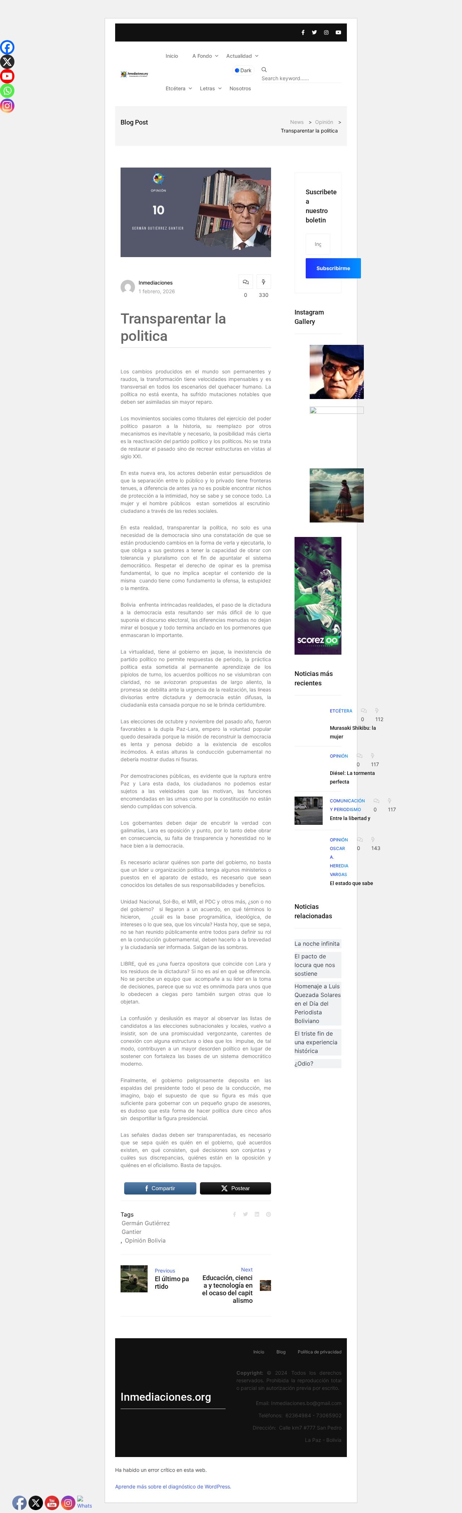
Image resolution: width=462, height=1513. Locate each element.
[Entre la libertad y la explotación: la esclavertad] (309, 811)
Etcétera (176, 88)
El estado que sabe (351, 883)
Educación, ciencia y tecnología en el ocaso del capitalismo (227, 1289)
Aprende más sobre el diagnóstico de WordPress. (173, 1486)
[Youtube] (7, 76)
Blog (281, 1351)
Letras (207, 88)
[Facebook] (7, 47)
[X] (7, 62)
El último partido (172, 1282)
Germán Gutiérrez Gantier (146, 1227)
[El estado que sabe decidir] (309, 849)
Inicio (172, 56)
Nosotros (240, 88)
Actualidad (239, 56)
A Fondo (202, 56)
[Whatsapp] (7, 90)
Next (247, 1269)
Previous (165, 1270)
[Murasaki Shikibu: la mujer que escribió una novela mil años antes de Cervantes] (309, 720)
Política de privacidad (319, 1351)
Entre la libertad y (350, 818)
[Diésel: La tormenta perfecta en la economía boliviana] (309, 765)
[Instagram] (7, 106)
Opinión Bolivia (145, 1240)
